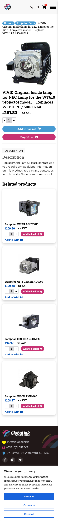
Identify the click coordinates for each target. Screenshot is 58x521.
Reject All (29, 514)
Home (8, 23)
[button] (14, 239)
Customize (29, 505)
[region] (29, 493)
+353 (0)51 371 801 (17, 447)
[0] (45, 7)
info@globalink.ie (18, 441)
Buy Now (27, 137)
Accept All (29, 496)
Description (14, 150)
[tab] (13, 150)
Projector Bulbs (26, 23)
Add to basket (26, 129)
